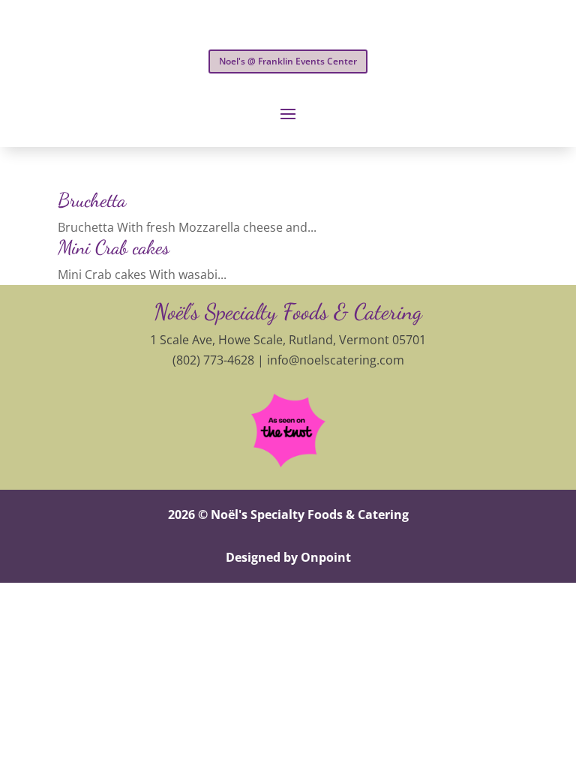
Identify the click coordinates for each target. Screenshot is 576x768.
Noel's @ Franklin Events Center (288, 61)
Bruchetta (92, 200)
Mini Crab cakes (114, 247)
